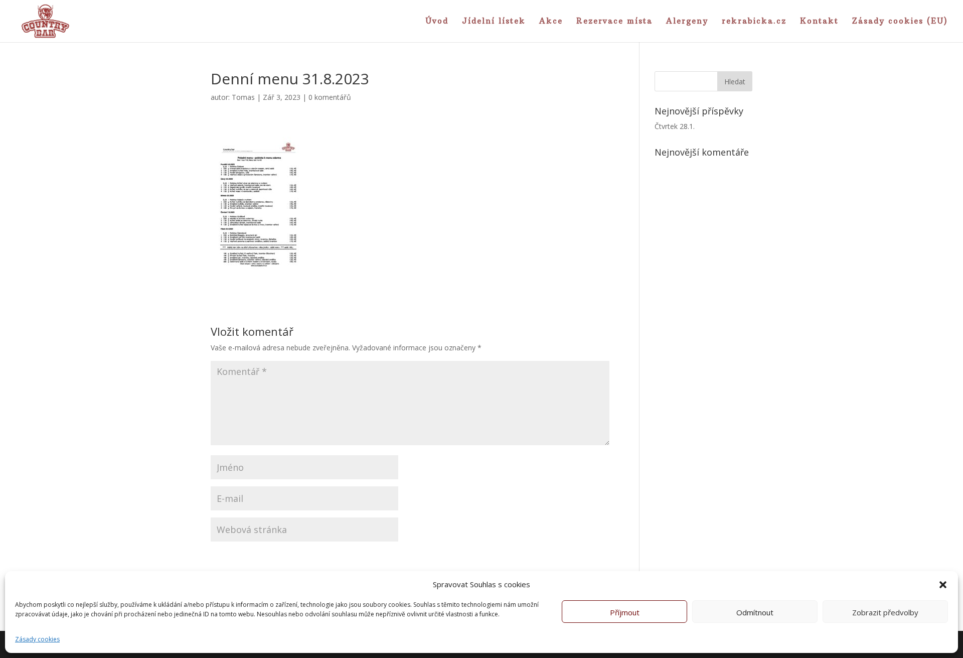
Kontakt (819, 22)
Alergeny (687, 22)
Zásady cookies (37, 639)
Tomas (243, 97)
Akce (551, 22)
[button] (943, 585)
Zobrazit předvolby (885, 612)
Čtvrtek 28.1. (675, 126)
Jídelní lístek (494, 22)
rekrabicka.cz (754, 22)
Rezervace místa (614, 22)
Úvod (436, 22)
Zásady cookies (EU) (900, 22)
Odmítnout (754, 612)
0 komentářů (329, 97)
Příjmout (624, 612)
